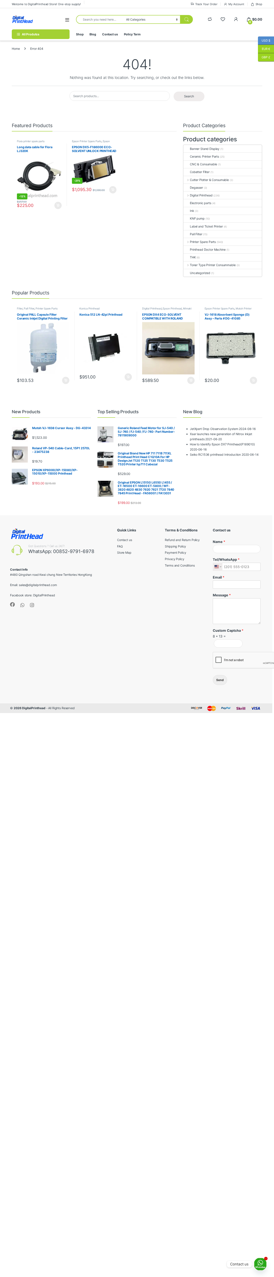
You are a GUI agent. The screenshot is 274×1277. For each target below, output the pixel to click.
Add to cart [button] (58, 205)
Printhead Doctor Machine (208, 249)
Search (189, 96)
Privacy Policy (174, 559)
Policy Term (132, 34)
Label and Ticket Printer (206, 226)
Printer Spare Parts (203, 242)
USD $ (264, 40)
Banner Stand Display (204, 149)
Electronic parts (200, 203)
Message (222, 595)
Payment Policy (175, 552)
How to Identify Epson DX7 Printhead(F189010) (222, 444)
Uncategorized (200, 273)
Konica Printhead (89, 308)
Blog (92, 34)
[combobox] (100, 19)
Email (218, 577)
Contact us (110, 34)
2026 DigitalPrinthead (29, 708)
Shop (259, 4)
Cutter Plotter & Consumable (209, 180)
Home (16, 48)
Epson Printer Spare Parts (87, 141)
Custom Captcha (228, 630)
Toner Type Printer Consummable (213, 265)
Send (220, 680)
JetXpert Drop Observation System (214, 429)
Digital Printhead (201, 195)
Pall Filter (196, 234)
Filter (19, 308)
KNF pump (197, 218)
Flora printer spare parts (31, 141)
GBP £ (264, 57)
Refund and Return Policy (182, 540)
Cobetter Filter (200, 172)
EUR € (264, 49)
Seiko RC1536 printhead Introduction (215, 454)
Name (219, 542)
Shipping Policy (175, 546)
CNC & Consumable (203, 164)
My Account (236, 4)
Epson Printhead (172, 308)
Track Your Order (206, 4)
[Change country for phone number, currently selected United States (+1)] (217, 567)
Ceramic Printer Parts (204, 156)
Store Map (124, 552)
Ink (192, 211)
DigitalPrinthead (44, 595)
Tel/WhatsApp (226, 559)
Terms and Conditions (180, 565)
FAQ (120, 546)
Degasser (196, 187)
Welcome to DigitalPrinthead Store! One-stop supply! (46, 4)
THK (193, 257)
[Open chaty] (260, 1264)
